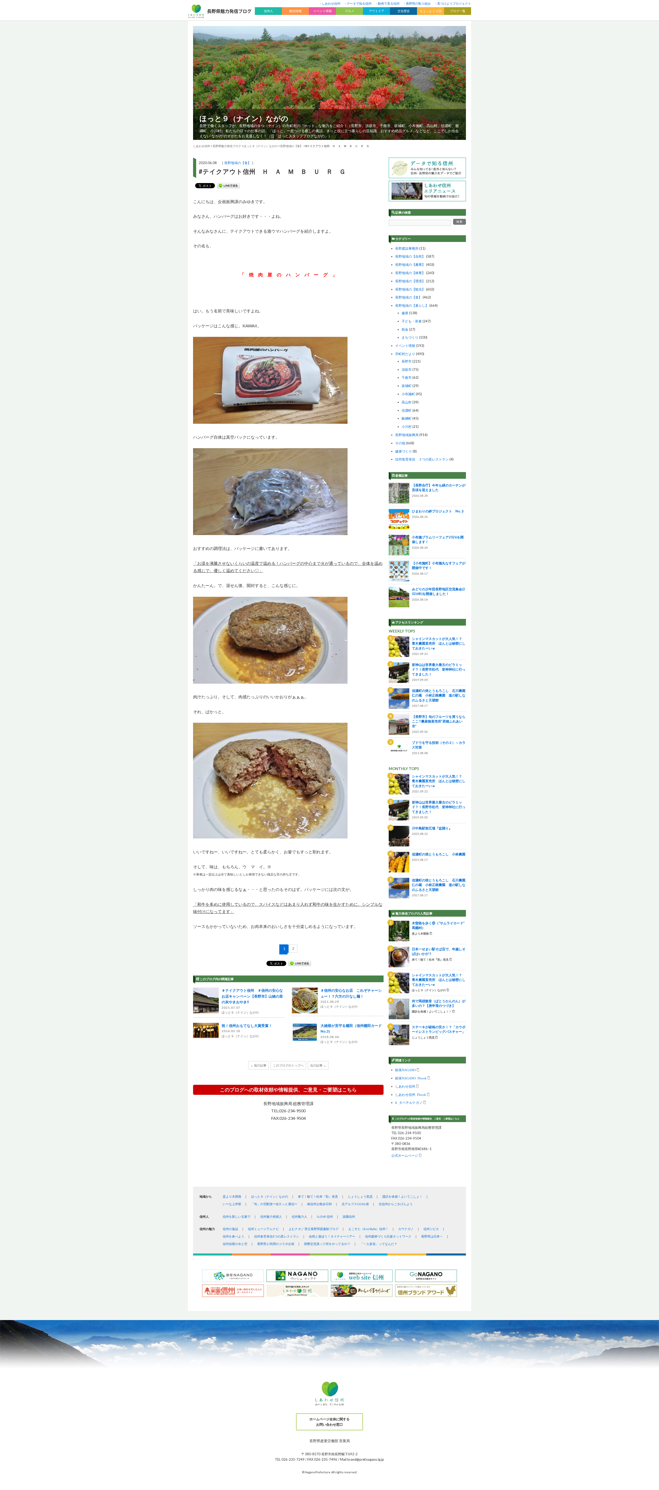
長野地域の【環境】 (410, 281)
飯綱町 (407, 418)
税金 (405, 329)
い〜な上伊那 (232, 1204)
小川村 (407, 427)
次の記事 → (318, 1065)
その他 (400, 443)
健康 (405, 313)
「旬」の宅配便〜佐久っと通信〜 (274, 1204)
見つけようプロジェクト (454, 3)
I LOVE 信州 (325, 1216)
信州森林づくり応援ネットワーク (388, 1236)
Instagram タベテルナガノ (408, 1102)
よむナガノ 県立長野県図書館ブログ (314, 1229)
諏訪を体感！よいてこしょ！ (402, 1196)
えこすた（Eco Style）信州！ (368, 1229)
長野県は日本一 (432, 1236)
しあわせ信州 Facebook (410, 1094)
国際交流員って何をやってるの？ (327, 1244)
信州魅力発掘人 (271, 1216)
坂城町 (407, 386)
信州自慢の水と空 (235, 1244)
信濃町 (407, 410)
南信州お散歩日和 (319, 1204)
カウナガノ (406, 1229)
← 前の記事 (258, 1065)
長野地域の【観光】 (410, 289)
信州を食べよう (233, 1236)
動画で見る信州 (389, 3)
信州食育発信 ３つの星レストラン (422, 459)
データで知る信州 (359, 3)
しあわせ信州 (331, 3)
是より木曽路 (232, 1196)
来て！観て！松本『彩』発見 (318, 1196)
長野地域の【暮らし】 (412, 305)
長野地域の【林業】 (410, 273)
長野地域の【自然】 (410, 256)
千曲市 (407, 377)
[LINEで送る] (228, 185)
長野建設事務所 (407, 248)
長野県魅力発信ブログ (227, 146)
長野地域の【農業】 (410, 265)
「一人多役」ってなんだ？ (378, 1244)
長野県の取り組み (418, 3)
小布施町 (408, 394)
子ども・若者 (412, 321)
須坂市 (407, 369)
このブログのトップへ (288, 1065)
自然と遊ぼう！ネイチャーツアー (332, 1236)
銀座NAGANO (405, 1069)
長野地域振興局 (407, 435)
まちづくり (410, 337)
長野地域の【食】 (237, 163)
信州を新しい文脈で (236, 1216)
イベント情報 (405, 346)
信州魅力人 (299, 1216)
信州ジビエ (431, 1229)
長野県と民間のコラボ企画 (275, 1244)
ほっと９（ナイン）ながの (244, 118)
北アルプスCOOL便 (355, 1204)
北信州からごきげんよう (396, 1204)
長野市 (407, 361)
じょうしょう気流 (360, 1196)
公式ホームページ (404, 1155)
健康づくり (403, 451)
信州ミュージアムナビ (263, 1229)
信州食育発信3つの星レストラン (276, 1236)
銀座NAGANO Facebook (411, 1078)
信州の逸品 (230, 1229)
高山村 (407, 402)
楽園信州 (349, 1216)
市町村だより (405, 354)
